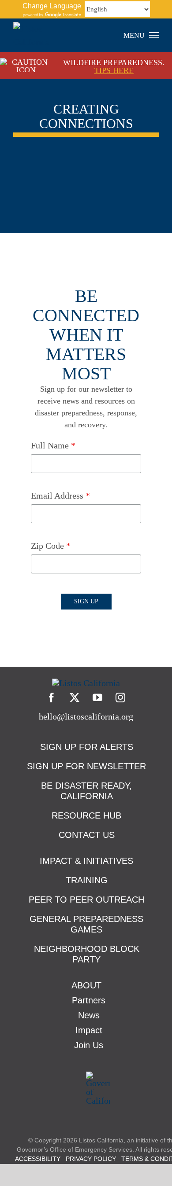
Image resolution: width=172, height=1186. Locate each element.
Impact (88, 1030)
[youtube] (97, 697)
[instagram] (120, 697)
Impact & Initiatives (86, 861)
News (89, 1015)
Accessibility (37, 1158)
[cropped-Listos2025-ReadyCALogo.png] (86, 683)
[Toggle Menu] (154, 35)
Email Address (60, 495)
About (86, 985)
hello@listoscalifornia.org (86, 716)
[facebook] (51, 697)
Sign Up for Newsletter (86, 766)
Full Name (53, 445)
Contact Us (87, 835)
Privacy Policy (91, 1158)
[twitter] (74, 697)
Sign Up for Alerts (86, 747)
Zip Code (51, 546)
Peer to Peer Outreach (86, 899)
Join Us (88, 1045)
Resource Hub (86, 815)
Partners (88, 1000)
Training (87, 880)
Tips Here (114, 70)
